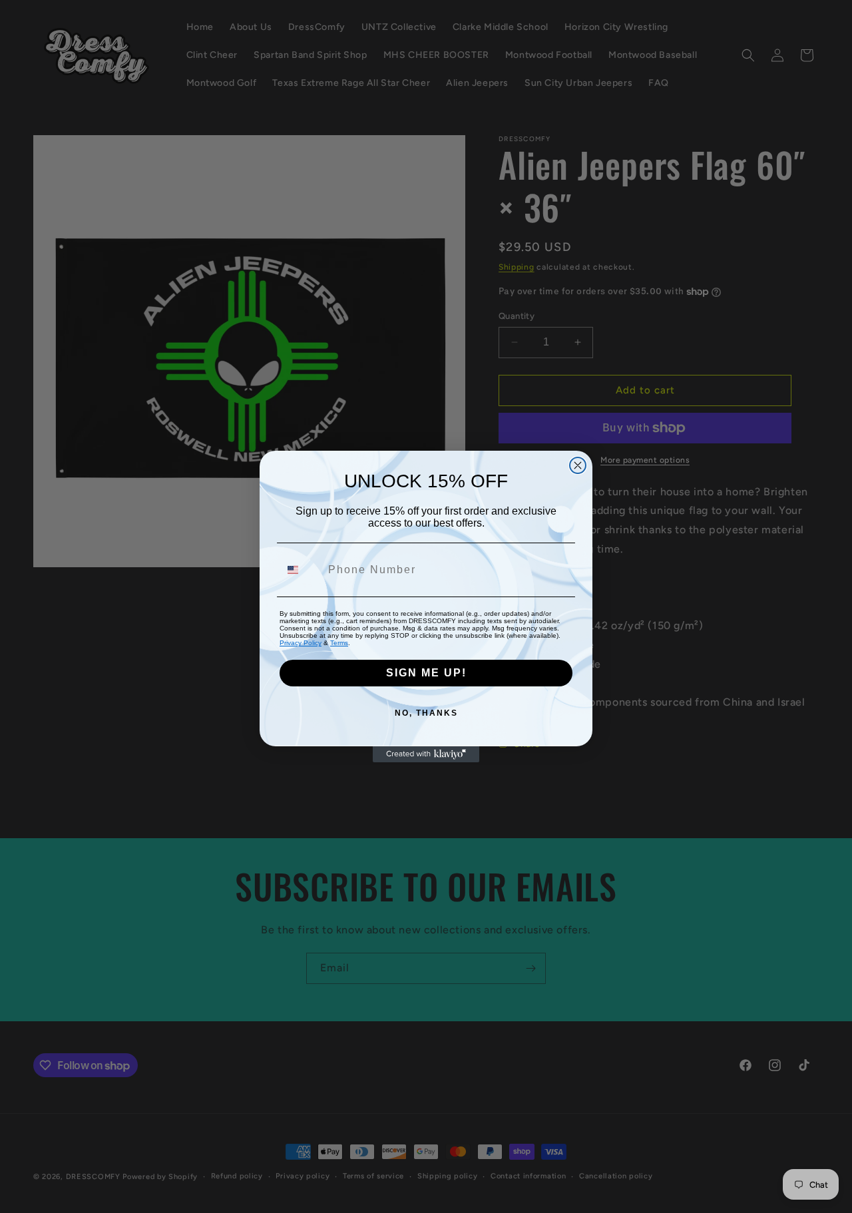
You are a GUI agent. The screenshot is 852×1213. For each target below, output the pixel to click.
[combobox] (300, 570)
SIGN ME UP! (426, 672)
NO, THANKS (426, 713)
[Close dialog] (578, 465)
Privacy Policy (300, 642)
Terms (339, 642)
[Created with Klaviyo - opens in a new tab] (426, 754)
